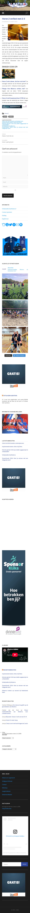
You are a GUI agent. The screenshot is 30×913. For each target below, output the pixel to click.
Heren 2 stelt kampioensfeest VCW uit (14, 98)
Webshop (4, 788)
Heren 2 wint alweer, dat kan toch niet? (14, 81)
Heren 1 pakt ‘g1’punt (7, 141)
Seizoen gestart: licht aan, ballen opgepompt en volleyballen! (15, 124)
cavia (5, 116)
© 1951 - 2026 (15, 910)
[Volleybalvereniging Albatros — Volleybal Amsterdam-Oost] (18, 5)
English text (5, 218)
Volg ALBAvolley (6, 808)
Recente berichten (9, 670)
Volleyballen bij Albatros (8, 126)
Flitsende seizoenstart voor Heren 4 (8, 73)
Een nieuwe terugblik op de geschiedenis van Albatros (15, 705)
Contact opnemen (7, 212)
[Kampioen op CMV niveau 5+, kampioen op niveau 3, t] (15, 340)
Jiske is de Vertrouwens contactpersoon (12, 121)
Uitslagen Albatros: (10, 395)
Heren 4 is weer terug (12, 720)
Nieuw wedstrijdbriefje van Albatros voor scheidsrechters (15, 711)
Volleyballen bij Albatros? (9, 208)
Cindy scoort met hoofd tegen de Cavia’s (17, 723)
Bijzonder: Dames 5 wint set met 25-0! (16, 716)
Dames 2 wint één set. (8, 135)
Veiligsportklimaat (7, 781)
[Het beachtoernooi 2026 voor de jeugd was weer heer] (15, 313)
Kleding (4, 215)
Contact (4, 784)
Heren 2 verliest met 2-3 (13, 18)
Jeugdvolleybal (6, 791)
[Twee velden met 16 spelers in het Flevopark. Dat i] (15, 286)
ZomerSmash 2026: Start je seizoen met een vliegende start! (15, 127)
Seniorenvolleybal (7, 794)
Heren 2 (6, 113)
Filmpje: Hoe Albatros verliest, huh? (14, 88)
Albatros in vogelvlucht (8, 777)
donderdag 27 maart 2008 (9, 21)
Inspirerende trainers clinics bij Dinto (12, 122)
